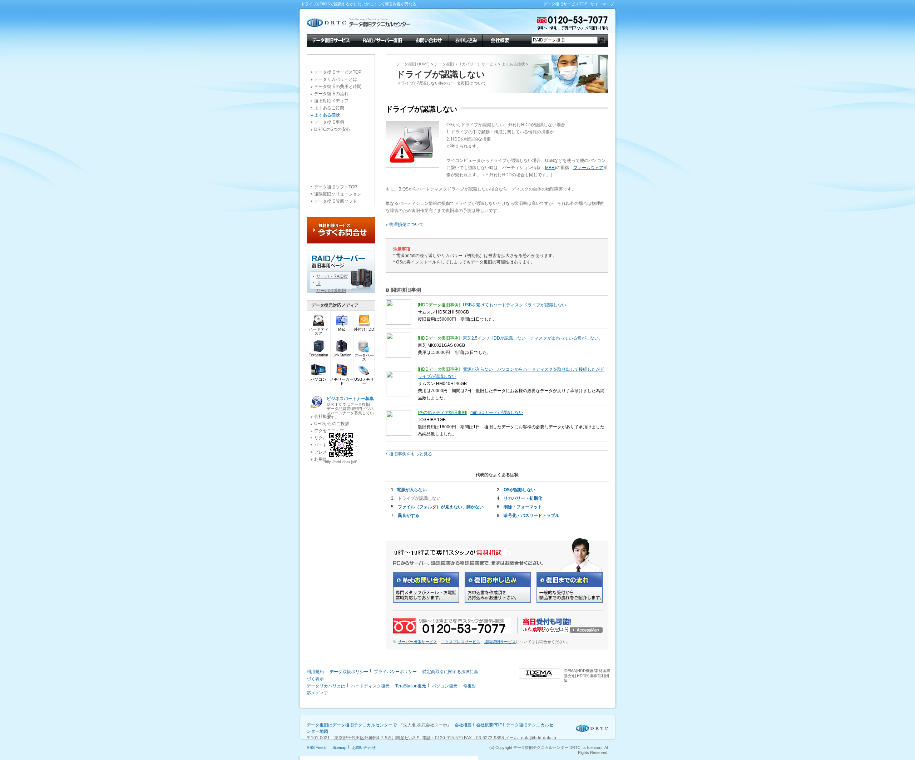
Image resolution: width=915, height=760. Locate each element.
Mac (342, 329)
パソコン (318, 379)
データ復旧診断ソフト (335, 201)
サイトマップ (602, 4)
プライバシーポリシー (395, 671)
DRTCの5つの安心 (332, 129)
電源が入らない (412, 489)
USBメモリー (364, 381)
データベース (364, 357)
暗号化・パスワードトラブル (531, 515)
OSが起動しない (519, 489)
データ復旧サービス (331, 40)
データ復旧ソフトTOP (335, 186)
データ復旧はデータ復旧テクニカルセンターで (352, 724)
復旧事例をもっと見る (410, 454)
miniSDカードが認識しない (496, 412)
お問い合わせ (428, 40)
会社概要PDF (489, 724)
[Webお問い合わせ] (426, 601)
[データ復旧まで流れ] (569, 601)
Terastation (318, 355)
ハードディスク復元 (370, 686)
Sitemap (339, 747)
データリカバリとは (326, 686)
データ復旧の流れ (331, 93)
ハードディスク (318, 331)
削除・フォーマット (523, 506)
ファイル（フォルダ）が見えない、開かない (441, 506)
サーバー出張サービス (417, 642)
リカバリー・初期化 (523, 498)
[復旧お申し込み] (498, 601)
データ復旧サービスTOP (565, 4)
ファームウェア (588, 167)
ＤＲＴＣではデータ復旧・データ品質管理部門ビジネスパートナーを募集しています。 (350, 407)
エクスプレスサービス (460, 642)
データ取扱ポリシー (349, 671)
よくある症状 (327, 115)
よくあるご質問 (329, 107)
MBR (550, 167)
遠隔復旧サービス (500, 642)
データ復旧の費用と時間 (337, 86)
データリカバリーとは (335, 79)
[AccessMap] (563, 632)
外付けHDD (364, 329)
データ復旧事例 (329, 122)
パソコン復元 (445, 686)
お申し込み (465, 40)
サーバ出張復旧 (331, 290)
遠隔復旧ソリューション (337, 194)
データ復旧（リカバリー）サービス (465, 64)
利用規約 (315, 671)
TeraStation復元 (410, 686)
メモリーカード (341, 381)
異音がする (408, 515)
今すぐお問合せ (341, 230)
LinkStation (341, 355)
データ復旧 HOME (412, 64)
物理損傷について (406, 224)
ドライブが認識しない (419, 498)
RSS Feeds (317, 747)
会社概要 (499, 40)
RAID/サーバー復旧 (381, 40)
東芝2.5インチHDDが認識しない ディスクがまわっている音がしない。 (533, 338)
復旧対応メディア (331, 100)
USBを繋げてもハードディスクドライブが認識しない (514, 304)
